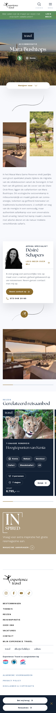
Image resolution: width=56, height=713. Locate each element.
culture (37, 649)
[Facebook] (13, 593)
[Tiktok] (29, 593)
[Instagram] (6, 593)
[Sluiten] (51, 704)
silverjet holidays (22, 649)
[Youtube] (21, 593)
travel (7, 649)
